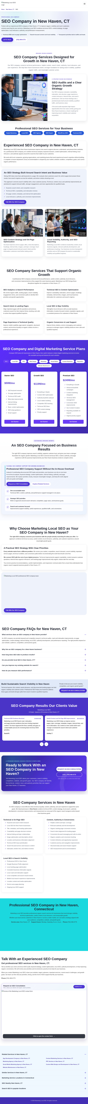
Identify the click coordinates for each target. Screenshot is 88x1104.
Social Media (54, 361)
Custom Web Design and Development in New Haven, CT (62, 1064)
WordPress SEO (63, 133)
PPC (24, 361)
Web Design (33, 361)
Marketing (43, 361)
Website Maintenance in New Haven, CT (14, 1067)
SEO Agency (37, 133)
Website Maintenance (44, 365)
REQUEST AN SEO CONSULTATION (73, 690)
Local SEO (25, 133)
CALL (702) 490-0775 (69, 774)
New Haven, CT (10, 9)
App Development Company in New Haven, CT (16, 1058)
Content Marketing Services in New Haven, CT (59, 1058)
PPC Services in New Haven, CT (55, 1061)
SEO (6, 361)
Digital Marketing (11, 133)
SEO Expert (49, 133)
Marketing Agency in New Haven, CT (13, 1061)
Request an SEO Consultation (18, 484)
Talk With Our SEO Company (15, 202)
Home (2, 9)
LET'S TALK (7, 39)
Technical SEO (77, 133)
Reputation (80, 361)
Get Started (14, 421)
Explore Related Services (41, 484)
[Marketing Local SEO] (9, 4)
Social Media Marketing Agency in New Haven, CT (17, 1064)
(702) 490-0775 (21, 39)
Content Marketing (67, 361)
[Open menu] (84, 4)
